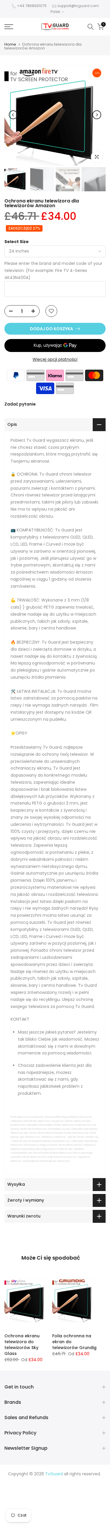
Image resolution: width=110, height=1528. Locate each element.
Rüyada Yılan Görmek (63, 1488)
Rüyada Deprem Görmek (60, 1495)
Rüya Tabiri (21, 1481)
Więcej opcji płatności (55, 359)
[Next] (96, 114)
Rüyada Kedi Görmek (82, 1502)
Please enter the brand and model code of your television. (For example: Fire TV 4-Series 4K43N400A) (53, 270)
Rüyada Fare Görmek (31, 1509)
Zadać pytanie (20, 404)
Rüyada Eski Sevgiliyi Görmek (34, 1516)
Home (10, 44)
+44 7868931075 (32, 5)
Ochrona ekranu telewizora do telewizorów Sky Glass (22, 1344)
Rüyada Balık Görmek (55, 1523)
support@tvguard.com (78, 5)
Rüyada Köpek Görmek (77, 1509)
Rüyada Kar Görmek (85, 1516)
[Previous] (13, 114)
